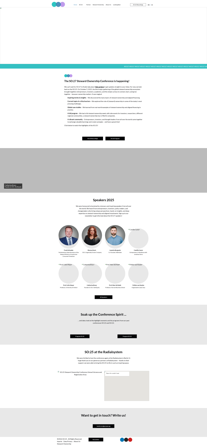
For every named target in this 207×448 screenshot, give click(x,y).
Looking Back (116, 4)
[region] (103, 35)
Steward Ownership (98, 4)
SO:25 (81, 4)
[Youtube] (130, 440)
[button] (103, 129)
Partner (88, 4)
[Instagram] (126, 440)
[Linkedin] (122, 440)
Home (75, 4)
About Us (108, 4)
